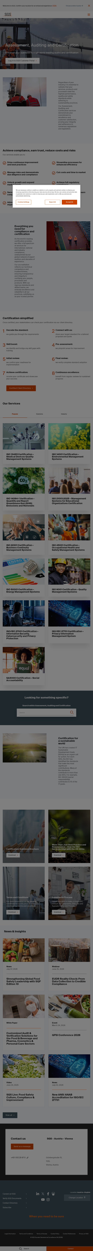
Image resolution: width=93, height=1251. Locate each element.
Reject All (52, 202)
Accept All (69, 202)
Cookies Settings (23, 202)
